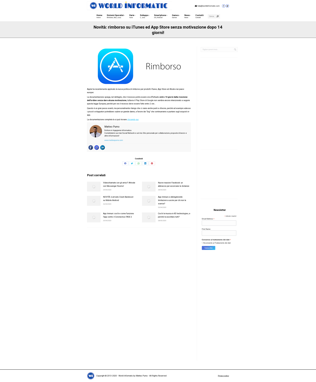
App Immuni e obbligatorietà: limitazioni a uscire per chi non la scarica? (172, 200)
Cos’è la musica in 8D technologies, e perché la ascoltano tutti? (174, 215)
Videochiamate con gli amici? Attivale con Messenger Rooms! (119, 184)
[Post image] (94, 187)
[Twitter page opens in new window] (227, 6)
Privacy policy (223, 376)
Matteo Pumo (142, 376)
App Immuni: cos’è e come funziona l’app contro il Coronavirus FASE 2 (118, 215)
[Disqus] (139, 264)
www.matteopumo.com (113, 140)
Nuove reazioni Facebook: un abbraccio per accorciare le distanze (173, 184)
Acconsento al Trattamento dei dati (217, 243)
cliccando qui (132, 119)
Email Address (208, 219)
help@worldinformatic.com (209, 6)
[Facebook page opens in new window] (223, 6)
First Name (206, 229)
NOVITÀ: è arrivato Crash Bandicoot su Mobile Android (118, 198)
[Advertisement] (219, 106)
